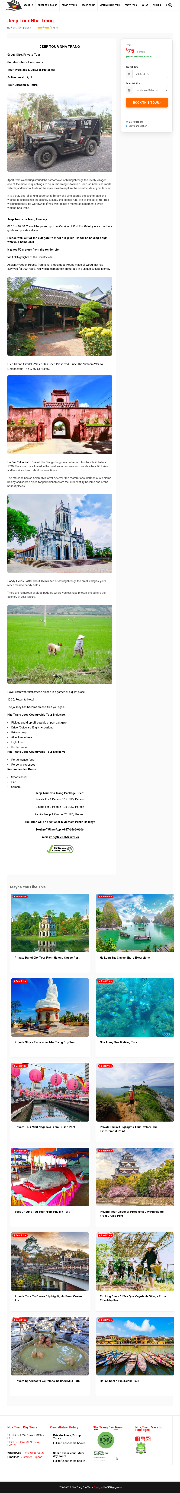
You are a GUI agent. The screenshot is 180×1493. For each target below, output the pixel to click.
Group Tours (88, 5)
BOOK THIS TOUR (146, 102)
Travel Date (132, 67)
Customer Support (30, 1457)
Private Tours (69, 5)
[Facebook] (137, 1439)
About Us (28, 5)
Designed (99, 1487)
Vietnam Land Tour (110, 5)
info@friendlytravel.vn (64, 837)
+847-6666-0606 (72, 829)
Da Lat (145, 5)
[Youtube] (143, 1439)
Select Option (133, 83)
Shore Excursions (47, 5)
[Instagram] (148, 1439)
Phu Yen (157, 5)
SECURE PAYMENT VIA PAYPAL (23, 1444)
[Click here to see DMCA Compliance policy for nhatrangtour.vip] (59, 849)
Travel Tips (130, 5)
